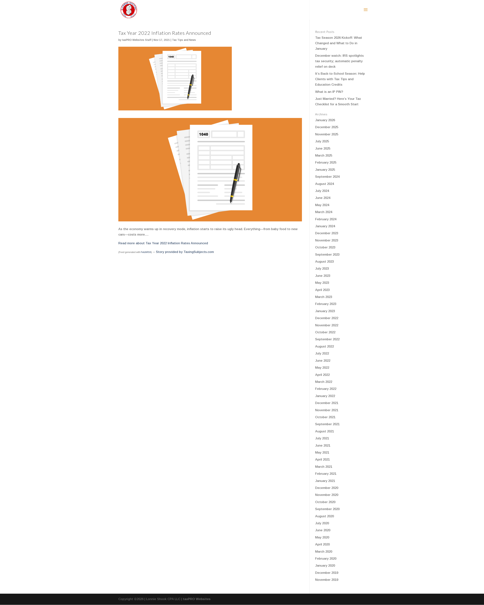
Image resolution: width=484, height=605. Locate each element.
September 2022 (327, 339)
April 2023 (322, 290)
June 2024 (322, 198)
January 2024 (325, 226)
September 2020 (327, 509)
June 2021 (322, 445)
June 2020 (322, 530)
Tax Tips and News (184, 39)
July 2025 (322, 141)
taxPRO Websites (197, 599)
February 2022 (325, 389)
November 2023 (326, 240)
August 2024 (324, 184)
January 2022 (325, 396)
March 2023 (323, 297)
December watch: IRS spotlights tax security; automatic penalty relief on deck (339, 61)
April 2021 (322, 459)
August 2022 (324, 346)
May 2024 (322, 205)
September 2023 (327, 254)
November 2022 (326, 325)
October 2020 (325, 502)
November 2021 (326, 410)
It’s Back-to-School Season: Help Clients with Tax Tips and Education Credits (340, 79)
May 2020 (322, 537)
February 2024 (325, 219)
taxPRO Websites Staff (136, 39)
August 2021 (324, 431)
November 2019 (326, 580)
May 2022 (322, 367)
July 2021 (322, 438)
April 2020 (322, 544)
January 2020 (325, 565)
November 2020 (326, 495)
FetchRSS (146, 252)
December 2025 (326, 127)
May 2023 (322, 283)
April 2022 (322, 375)
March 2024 (323, 212)
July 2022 (322, 353)
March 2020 (323, 551)
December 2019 (326, 573)
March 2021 (323, 466)
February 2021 (325, 473)
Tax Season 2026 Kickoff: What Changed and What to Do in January (338, 43)
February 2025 (325, 162)
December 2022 (326, 318)
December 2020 (326, 488)
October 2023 (325, 247)
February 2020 (325, 558)
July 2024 (322, 191)
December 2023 (326, 233)
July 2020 (322, 523)
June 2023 (322, 276)
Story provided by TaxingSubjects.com (185, 252)
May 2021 (322, 452)
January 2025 (325, 169)
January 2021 (325, 481)
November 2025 (326, 134)
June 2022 (322, 360)
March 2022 (323, 382)
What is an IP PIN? (329, 92)
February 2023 (325, 304)
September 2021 (327, 424)
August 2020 (324, 516)
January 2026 (325, 120)
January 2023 (325, 311)
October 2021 (325, 417)
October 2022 (325, 332)
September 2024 (327, 176)
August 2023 (324, 261)
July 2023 (322, 268)
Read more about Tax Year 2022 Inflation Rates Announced (163, 243)
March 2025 (323, 155)
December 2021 (326, 403)
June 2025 (322, 148)
